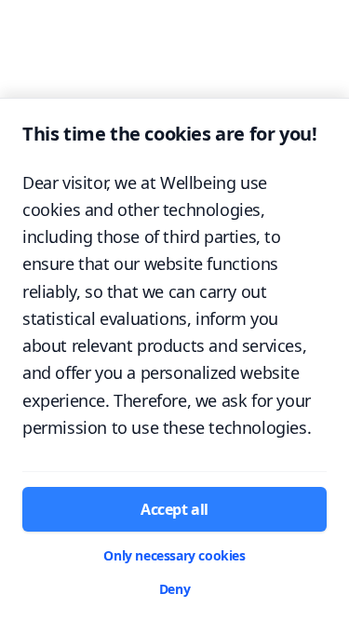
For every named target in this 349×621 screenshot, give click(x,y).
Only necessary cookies (174, 555)
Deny (174, 589)
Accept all (174, 509)
